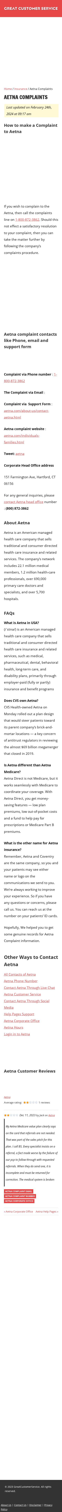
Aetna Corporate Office (22, 1020)
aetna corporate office (19, 1201)
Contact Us (20, 1505)
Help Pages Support (19, 1014)
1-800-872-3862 (27, 219)
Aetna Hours (13, 1027)
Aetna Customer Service (22, 994)
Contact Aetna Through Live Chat (29, 987)
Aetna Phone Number (21, 981)
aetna (20, 453)
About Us (6, 1505)
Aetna (7, 1097)
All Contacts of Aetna (20, 974)
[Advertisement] (31, 55)
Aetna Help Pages (46, 1211)
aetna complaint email (18, 1191)
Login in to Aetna (17, 1034)
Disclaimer (35, 1505)
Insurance (20, 89)
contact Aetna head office (23, 501)
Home (8, 89)
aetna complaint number (20, 1196)
